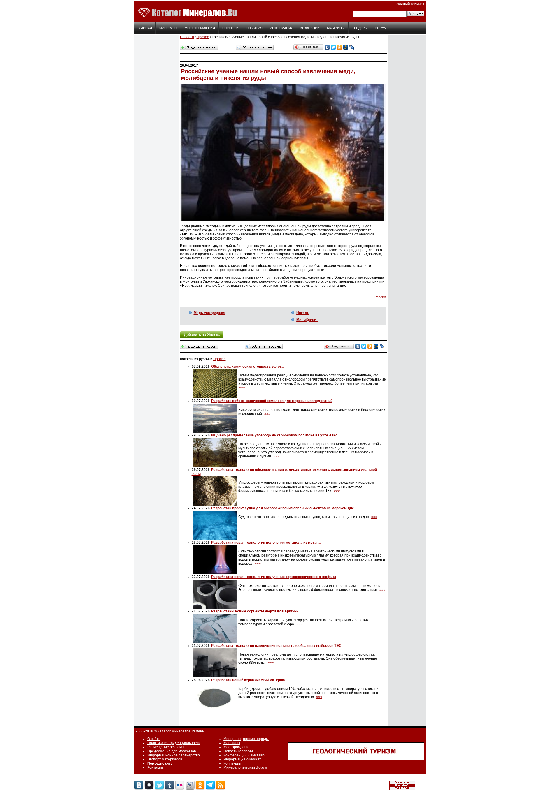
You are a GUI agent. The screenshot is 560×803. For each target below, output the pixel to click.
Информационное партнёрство (173, 755)
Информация (281, 28)
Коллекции (310, 28)
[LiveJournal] (352, 47)
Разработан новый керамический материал (248, 680)
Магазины (336, 28)
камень (198, 731)
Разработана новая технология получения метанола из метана (266, 542)
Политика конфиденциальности (173, 743)
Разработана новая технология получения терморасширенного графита (273, 577)
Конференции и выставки (244, 755)
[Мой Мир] (346, 47)
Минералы (168, 28)
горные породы (256, 739)
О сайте (153, 739)
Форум (380, 28)
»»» (242, 387)
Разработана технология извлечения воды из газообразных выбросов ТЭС (276, 646)
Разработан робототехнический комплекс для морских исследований (271, 401)
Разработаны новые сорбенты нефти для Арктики (254, 611)
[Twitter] (333, 47)
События (254, 28)
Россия (380, 297)
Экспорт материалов (164, 759)
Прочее (203, 37)
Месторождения (200, 28)
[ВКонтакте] (327, 47)
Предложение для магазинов (171, 751)
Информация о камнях (242, 759)
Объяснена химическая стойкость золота (247, 366)
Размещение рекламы (165, 747)
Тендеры (360, 28)
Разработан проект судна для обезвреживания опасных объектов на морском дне (282, 508)
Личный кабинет (410, 4)
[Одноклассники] (340, 47)
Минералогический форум (245, 767)
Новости (230, 28)
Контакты (155, 767)
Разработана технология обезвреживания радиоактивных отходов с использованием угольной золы (284, 472)
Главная (145, 28)
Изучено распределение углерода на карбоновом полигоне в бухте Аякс (274, 435)
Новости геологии (238, 751)
